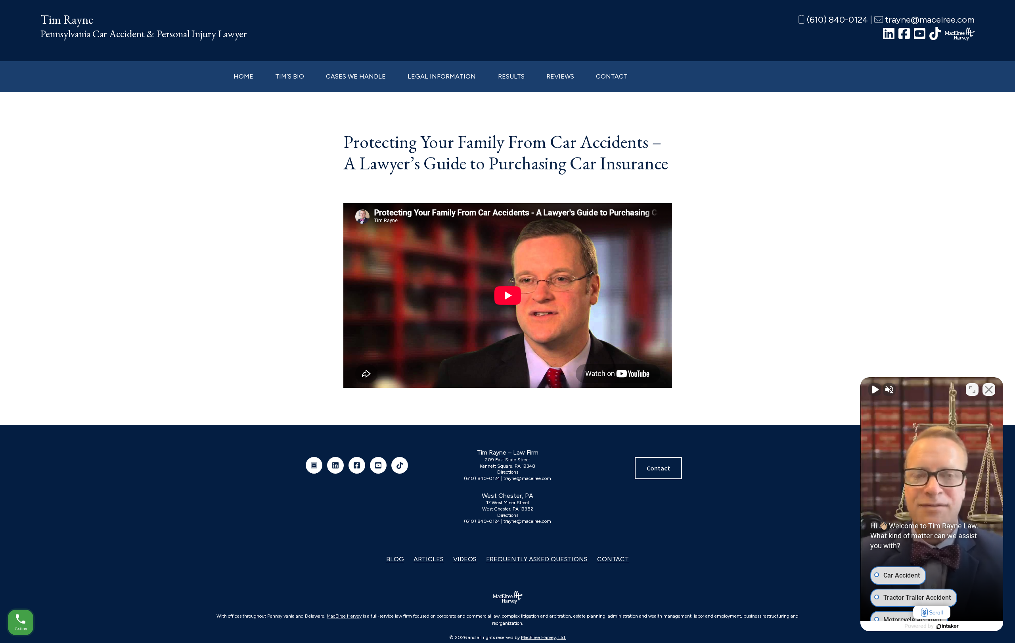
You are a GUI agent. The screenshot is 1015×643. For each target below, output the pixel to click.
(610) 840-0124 (836, 19)
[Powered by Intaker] (947, 626)
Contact (658, 468)
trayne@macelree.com (929, 19)
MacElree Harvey (344, 616)
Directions (507, 472)
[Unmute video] (874, 389)
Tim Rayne (66, 19)
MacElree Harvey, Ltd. (543, 637)
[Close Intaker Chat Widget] (988, 389)
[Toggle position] (972, 389)
